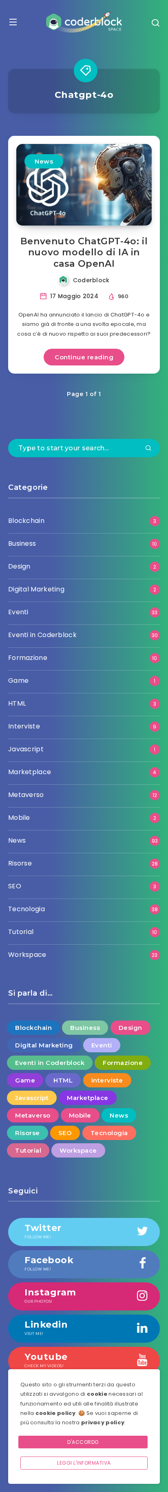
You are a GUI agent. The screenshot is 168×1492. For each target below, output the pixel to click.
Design (19, 566)
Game (18, 680)
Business (22, 543)
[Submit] (148, 448)
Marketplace (29, 772)
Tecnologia (26, 909)
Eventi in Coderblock (42, 635)
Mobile (19, 817)
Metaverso (26, 794)
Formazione (27, 657)
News (44, 161)
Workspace (27, 954)
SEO (14, 886)
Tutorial (20, 931)
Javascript (26, 749)
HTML (17, 703)
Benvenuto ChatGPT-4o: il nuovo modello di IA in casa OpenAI (84, 252)
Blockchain (26, 520)
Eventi (18, 612)
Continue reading (84, 357)
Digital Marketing (36, 589)
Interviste (24, 726)
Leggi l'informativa (84, 1462)
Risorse (20, 863)
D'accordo (83, 1442)
